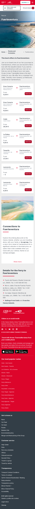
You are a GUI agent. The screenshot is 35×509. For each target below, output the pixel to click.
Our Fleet (4, 422)
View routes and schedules (11, 8)
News (3, 419)
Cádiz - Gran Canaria (6, 363)
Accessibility (5, 491)
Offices (3, 452)
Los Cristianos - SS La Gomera (9, 369)
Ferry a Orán (4, 385)
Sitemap (3, 505)
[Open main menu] (32, 2)
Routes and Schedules (12, 52)
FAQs (2, 447)
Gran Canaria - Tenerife (7, 366)
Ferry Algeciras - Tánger (7, 401)
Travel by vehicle (6, 463)
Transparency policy (7, 483)
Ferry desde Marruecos (7, 395)
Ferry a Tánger (5, 379)
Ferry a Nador (5, 408)
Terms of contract (6, 475)
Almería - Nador (5, 372)
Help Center (5, 444)
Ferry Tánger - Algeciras (7, 392)
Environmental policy (7, 433)
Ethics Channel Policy (7, 489)
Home (3, 52)
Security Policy (5, 458)
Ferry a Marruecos (6, 382)
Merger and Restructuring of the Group (12, 435)
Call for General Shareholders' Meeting (13, 477)
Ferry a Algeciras (5, 404)
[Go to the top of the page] (31, 503)
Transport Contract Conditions (10, 472)
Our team (4, 425)
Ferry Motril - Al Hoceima (7, 388)
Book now (28, 93)
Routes (3, 427)
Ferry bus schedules (7, 450)
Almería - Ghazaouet (6, 376)
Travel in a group (6, 460)
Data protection (6, 480)
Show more (18, 262)
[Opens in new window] (25, 2)
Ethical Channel (6, 486)
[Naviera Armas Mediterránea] (12, 312)
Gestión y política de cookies (10, 498)
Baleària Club (5, 430)
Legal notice (5, 502)
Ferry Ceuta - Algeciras (7, 398)
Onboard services (6, 455)
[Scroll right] (33, 8)
